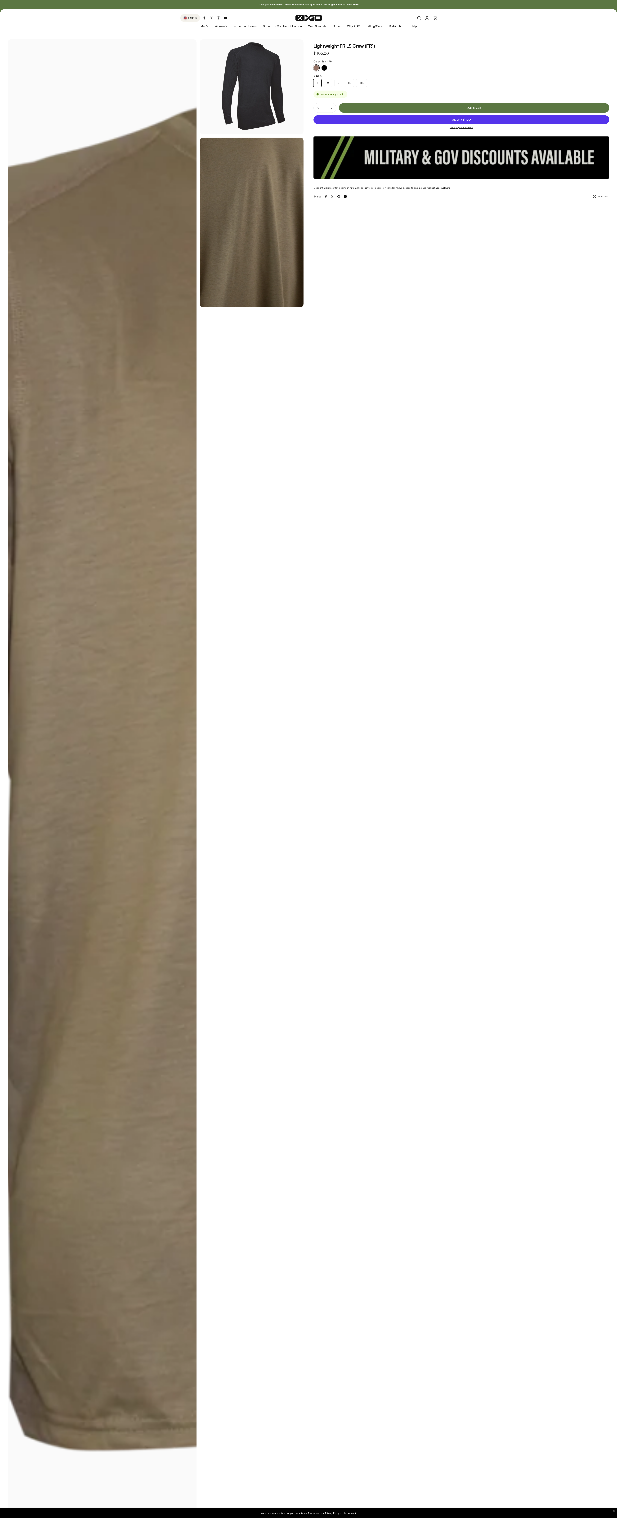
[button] (614, 1510)
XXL (362, 83)
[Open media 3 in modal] (252, 222)
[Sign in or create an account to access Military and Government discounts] (461, 157)
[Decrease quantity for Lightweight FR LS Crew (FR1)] (317, 107)
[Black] (324, 68)
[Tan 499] (316, 68)
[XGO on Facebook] (204, 18)
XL (349, 83)
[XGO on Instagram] (218, 18)
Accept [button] (352, 1513)
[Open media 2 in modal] (252, 86)
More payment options (461, 127)
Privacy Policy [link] (332, 1513)
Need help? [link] (603, 196)
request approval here (439, 187)
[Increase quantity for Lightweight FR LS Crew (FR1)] (332, 107)
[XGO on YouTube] (225, 18)
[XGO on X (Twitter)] (211, 18)
